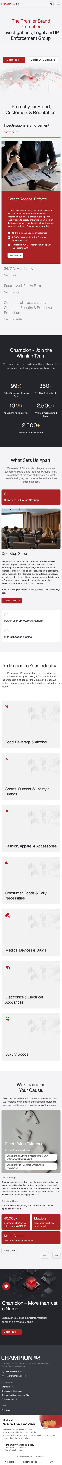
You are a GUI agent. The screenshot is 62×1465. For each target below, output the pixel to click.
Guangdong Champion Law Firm (16, 1395)
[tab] (31, 129)
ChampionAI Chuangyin (12, 1391)
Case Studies (7, 1410)
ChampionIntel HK (9, 1399)
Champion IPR (8, 1387)
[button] (51, 3)
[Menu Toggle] (58, 4)
